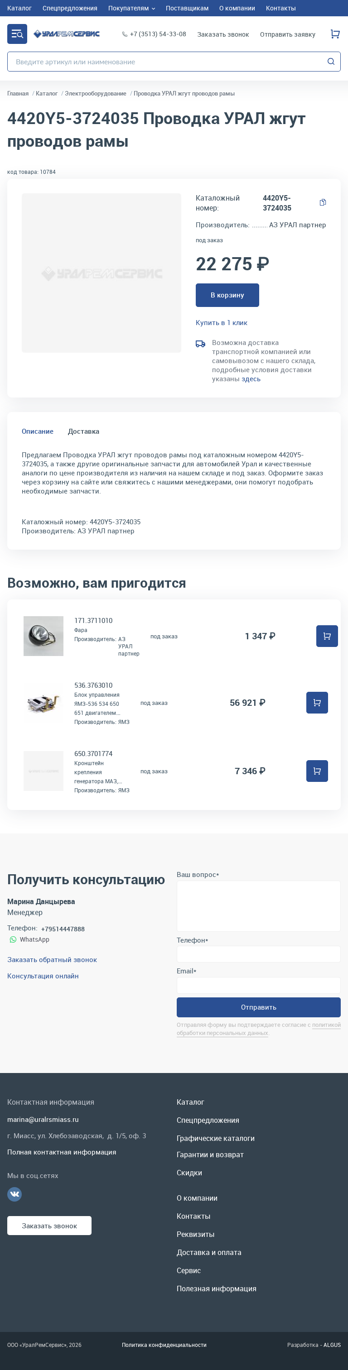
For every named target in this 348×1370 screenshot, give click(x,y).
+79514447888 (63, 929)
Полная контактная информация (61, 1151)
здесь (251, 378)
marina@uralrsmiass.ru (43, 1119)
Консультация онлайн (43, 975)
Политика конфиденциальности (164, 1344)
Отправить (258, 1006)
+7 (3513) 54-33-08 (158, 33)
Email (186, 970)
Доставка (83, 431)
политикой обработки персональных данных (259, 1028)
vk (14, 1194)
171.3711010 (93, 620)
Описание (37, 431)
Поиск (331, 62)
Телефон (192, 939)
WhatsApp (34, 939)
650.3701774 (93, 753)
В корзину (227, 294)
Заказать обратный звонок (52, 959)
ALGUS (332, 1344)
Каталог (17, 34)
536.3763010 (93, 685)
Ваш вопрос (198, 874)
